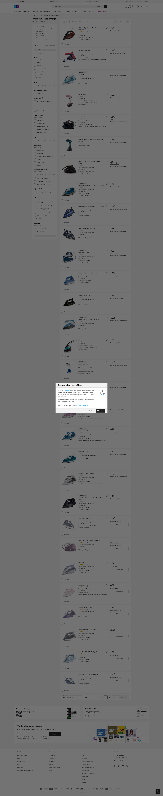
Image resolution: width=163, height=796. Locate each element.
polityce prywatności (82, 405)
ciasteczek (67, 390)
